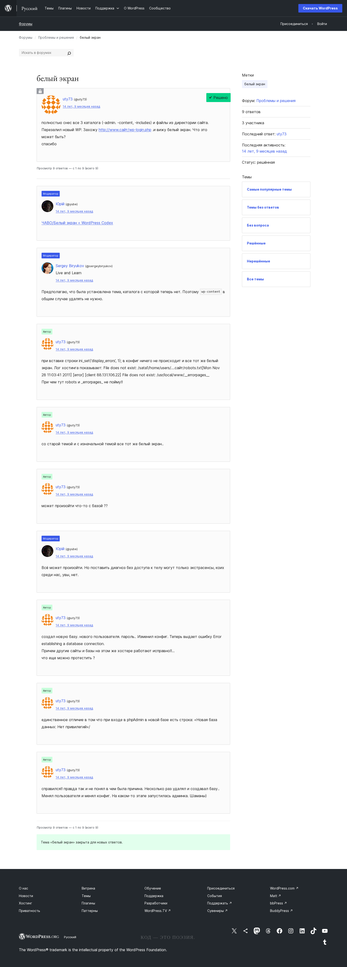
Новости (26, 896)
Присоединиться (221, 888)
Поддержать (219, 903)
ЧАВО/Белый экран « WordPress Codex (77, 222)
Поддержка (153, 896)
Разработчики (155, 903)
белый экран (254, 84)
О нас (23, 888)
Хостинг (25, 903)
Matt (275, 896)
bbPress (278, 903)
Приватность (29, 911)
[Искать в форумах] (69, 52)
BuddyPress (281, 911)
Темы (86, 896)
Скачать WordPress (320, 8)
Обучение (152, 888)
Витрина (88, 888)
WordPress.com (284, 888)
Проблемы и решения (56, 37)
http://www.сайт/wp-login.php (125, 129)
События (214, 896)
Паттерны (90, 911)
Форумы (25, 24)
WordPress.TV (157, 911)
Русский (70, 937)
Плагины (88, 903)
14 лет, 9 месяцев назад (81, 106)
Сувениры (217, 911)
